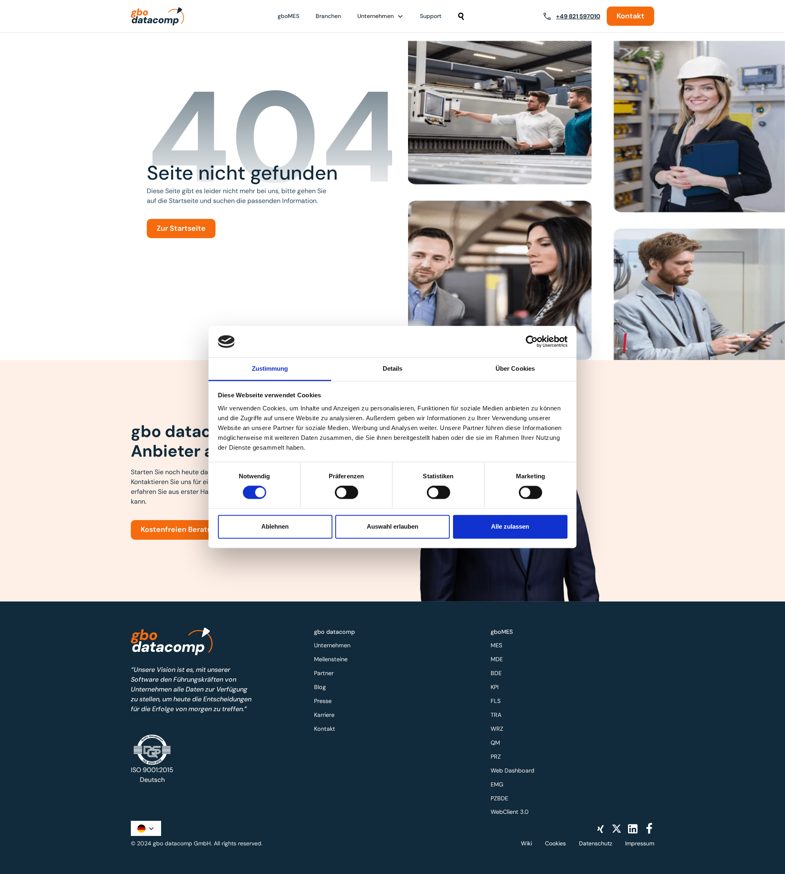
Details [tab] (393, 368)
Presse (323, 701)
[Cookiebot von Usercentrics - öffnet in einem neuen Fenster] (531, 342)
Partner (324, 673)
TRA (496, 715)
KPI (494, 687)
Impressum (639, 843)
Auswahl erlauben (392, 526)
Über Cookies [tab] (515, 368)
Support (431, 16)
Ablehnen (275, 526)
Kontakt (630, 16)
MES (496, 645)
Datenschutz (595, 843)
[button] (380, 16)
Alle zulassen (510, 526)
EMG (497, 784)
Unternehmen (332, 645)
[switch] (346, 492)
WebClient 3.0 (510, 811)
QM (495, 742)
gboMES (288, 16)
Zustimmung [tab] (270, 368)
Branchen (328, 16)
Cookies (555, 843)
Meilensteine (331, 659)
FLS (495, 701)
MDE (497, 659)
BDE (496, 673)
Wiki (526, 843)
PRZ (496, 756)
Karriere (324, 715)
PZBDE (499, 798)
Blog (320, 687)
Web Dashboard (512, 770)
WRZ (497, 728)
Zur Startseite (181, 228)
